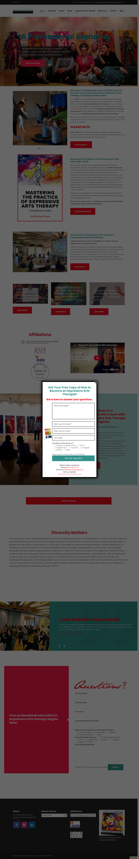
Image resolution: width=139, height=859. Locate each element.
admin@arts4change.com (73, 470)
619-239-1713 (73, 467)
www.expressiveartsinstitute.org (69, 474)
